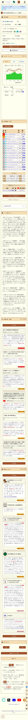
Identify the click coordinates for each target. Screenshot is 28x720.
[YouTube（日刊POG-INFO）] (19, 700)
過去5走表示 (8, 126)
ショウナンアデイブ (13, 162)
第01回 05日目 (8, 21)
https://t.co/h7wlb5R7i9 (10, 496)
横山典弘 (24, 164)
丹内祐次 (24, 153)
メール (18, 711)
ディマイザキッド (12, 150)
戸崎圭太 (24, 155)
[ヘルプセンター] (24, 700)
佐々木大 (24, 160)
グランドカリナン (12, 141)
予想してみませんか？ (14, 199)
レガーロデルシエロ (13, 155)
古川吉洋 (24, 134)
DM (12, 711)
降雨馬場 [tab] (21, 61)
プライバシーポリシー (14, 704)
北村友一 (24, 146)
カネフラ (10, 148)
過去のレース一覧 (14, 46)
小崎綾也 (24, 169)
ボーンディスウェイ (13, 143)
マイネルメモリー (12, 153)
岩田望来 (24, 150)
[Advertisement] (14, 107)
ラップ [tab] (6, 61)
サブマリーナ (11, 136)
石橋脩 (23, 143)
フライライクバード (13, 169)
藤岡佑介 (24, 148)
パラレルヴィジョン (13, 157)
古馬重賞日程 (14, 50)
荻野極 (23, 167)
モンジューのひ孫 (7, 190)
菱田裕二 (24, 139)
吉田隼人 (24, 157)
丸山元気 (24, 162)
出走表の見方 (7, 206)
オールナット (11, 146)
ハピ (9, 139)
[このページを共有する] (2, 716)
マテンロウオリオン (13, 164)
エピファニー (11, 167)
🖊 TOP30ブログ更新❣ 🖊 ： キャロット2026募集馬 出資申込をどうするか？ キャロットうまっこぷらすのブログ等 (14, 8)
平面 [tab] (14, 61)
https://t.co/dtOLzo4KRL (17, 628)
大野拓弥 (24, 141)
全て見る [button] (14, 325)
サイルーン (10, 160)
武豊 (23, 136)
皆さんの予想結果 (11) (14, 196)
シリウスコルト (12, 134)
